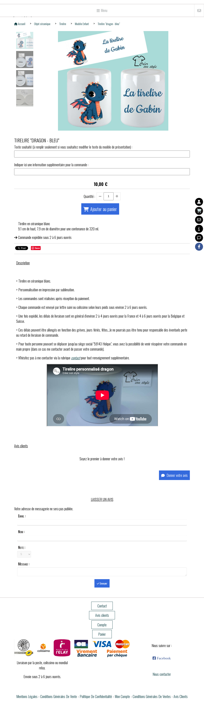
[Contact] (199, 220)
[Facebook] (199, 247)
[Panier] (199, 211)
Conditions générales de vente (58, 696)
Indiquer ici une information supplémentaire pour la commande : (51, 164)
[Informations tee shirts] (199, 229)
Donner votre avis (177, 475)
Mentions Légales (26, 696)
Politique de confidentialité (96, 696)
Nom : (21, 531)
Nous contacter (162, 674)
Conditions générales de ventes (152, 696)
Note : (21, 547)
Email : (22, 515)
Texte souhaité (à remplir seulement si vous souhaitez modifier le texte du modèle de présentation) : (73, 147)
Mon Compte (122, 696)
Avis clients (181, 696)
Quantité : (89, 196)
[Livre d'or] (199, 238)
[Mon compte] (199, 202)
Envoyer (103, 583)
